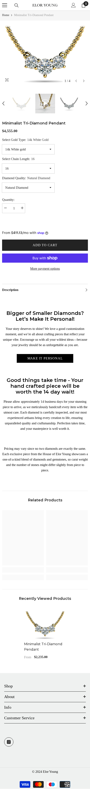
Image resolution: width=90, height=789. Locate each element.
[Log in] (73, 5)
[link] (23, 570)
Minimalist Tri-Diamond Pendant (43, 646)
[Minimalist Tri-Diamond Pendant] (45, 624)
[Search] (16, 5)
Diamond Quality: (26, 178)
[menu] (4, 5)
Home (5, 15)
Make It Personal (45, 358)
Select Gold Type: (25, 140)
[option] (45, 53)
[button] (76, 80)
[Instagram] (8, 742)
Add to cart (45, 245)
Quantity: (8, 199)
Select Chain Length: (18, 159)
